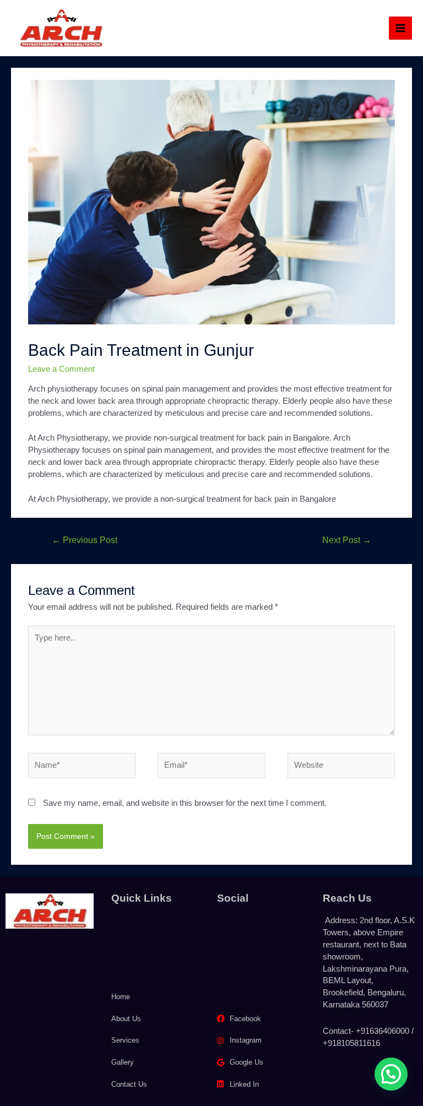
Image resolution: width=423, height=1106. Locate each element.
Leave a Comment (61, 369)
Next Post (346, 540)
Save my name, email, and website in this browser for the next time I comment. (185, 803)
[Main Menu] (400, 28)
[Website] (341, 767)
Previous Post (84, 540)
